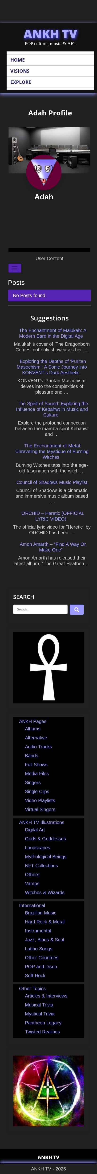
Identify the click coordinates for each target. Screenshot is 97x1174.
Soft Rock (35, 975)
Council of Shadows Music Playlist (51, 482)
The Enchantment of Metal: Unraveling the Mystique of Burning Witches (52, 451)
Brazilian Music (40, 912)
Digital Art (35, 829)
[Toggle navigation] (14, 268)
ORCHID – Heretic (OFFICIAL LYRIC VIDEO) (52, 516)
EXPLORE (20, 82)
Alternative (36, 737)
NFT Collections (41, 865)
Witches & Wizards (45, 892)
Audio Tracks (38, 746)
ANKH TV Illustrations (41, 822)
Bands (31, 755)
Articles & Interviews (46, 995)
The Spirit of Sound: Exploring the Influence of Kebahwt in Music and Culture (52, 409)
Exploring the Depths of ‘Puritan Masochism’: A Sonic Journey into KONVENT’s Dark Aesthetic (52, 367)
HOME (17, 60)
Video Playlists (40, 800)
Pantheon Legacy (43, 1022)
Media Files (37, 773)
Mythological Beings (45, 856)
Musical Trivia (39, 1004)
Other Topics (32, 988)
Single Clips (37, 791)
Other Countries (41, 957)
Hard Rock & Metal (45, 921)
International (32, 905)
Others (32, 874)
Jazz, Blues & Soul (44, 939)
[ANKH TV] (48, 701)
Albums (32, 728)
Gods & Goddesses (45, 838)
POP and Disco (41, 966)
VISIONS (19, 71)
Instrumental (38, 930)
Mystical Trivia (39, 1013)
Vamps (32, 883)
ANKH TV (50, 34)
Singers (33, 782)
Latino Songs (38, 948)
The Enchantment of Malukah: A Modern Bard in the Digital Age (52, 333)
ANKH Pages (32, 721)
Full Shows (36, 764)
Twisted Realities (42, 1031)
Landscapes (37, 847)
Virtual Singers (40, 809)
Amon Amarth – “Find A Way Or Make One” (53, 547)
